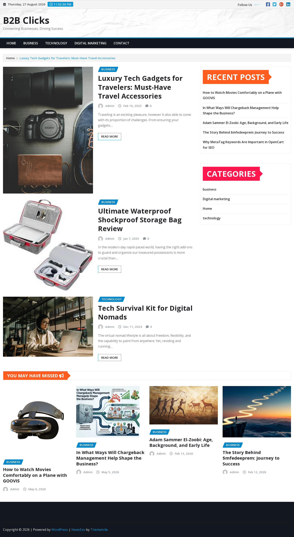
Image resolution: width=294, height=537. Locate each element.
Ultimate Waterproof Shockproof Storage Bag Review (140, 219)
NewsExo (78, 529)
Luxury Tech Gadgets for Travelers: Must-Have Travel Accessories (67, 58)
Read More (109, 136)
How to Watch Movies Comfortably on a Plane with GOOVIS (35, 475)
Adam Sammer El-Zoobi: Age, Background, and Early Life (245, 123)
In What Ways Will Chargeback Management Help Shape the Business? (110, 458)
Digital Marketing (91, 43)
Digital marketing (216, 199)
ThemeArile (99, 529)
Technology (56, 43)
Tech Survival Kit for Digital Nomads (145, 312)
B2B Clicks (26, 20)
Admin (109, 106)
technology (212, 218)
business (209, 189)
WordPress (59, 529)
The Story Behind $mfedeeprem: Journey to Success (243, 132)
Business (30, 43)
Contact (121, 43)
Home (11, 43)
